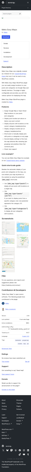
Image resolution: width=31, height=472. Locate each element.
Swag (19, 424)
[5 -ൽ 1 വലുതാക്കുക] (12, 224)
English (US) (25, 336)
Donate (19, 421)
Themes (18, 403)
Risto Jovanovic (10, 309)
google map (25, 340)
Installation (7, 52)
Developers (5, 421)
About (4, 400)
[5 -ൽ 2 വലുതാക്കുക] (12, 238)
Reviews (6, 48)
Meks (5, 32)
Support (5, 61)
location (20, 343)
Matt (4, 432)
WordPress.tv (7, 424)
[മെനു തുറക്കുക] (28, 2)
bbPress (5, 435)
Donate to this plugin (8, 389)
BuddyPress (6, 438)
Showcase (19, 400)
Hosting (4, 406)
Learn (3, 415)
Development (8, 57)
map (24, 343)
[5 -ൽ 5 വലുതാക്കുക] (27, 236)
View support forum (8, 374)
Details (6, 43)
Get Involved (20, 415)
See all (27, 361)
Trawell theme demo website (15, 160)
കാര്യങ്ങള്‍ (20, 418)
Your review (5, 361)
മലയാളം (8, 446)
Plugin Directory (6, 7)
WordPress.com (7, 429)
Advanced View (7, 348)
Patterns (19, 409)
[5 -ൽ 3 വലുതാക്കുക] (12, 249)
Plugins (18, 406)
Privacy (4, 409)
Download (6, 37)
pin (28, 343)
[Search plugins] (20, 13)
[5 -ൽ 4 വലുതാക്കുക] (27, 224)
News (3, 403)
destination (18, 340)
